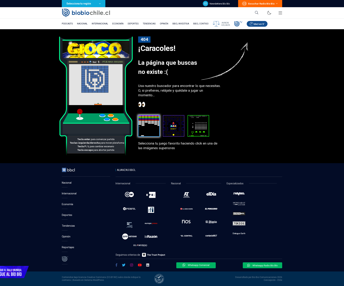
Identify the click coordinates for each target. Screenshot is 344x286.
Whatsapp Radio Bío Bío (265, 265)
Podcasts (67, 23)
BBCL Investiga (181, 23)
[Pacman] (173, 126)
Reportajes (68, 247)
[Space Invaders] (198, 126)
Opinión (164, 23)
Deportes (133, 23)
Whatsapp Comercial (198, 265)
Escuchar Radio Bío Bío (261, 3)
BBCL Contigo (201, 23)
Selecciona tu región (78, 3)
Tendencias (149, 23)
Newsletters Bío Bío (220, 3)
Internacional (100, 23)
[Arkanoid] (149, 126)
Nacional (82, 23)
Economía (117, 23)
